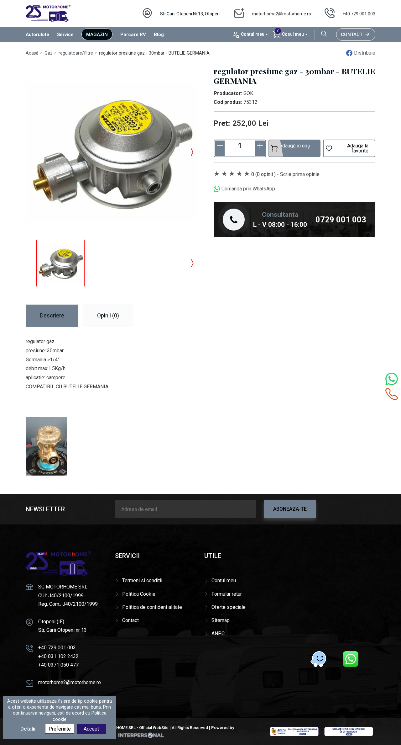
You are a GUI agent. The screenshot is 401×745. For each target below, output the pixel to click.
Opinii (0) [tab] (108, 315)
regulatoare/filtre (76, 53)
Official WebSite (154, 727)
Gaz (48, 53)
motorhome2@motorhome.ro (281, 13)
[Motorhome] (48, 13)
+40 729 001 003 (358, 13)
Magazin (97, 34)
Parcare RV (133, 34)
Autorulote (37, 34)
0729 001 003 (340, 219)
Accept (91, 729)
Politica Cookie (138, 594)
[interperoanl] (140, 735)
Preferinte (60, 729)
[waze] (318, 659)
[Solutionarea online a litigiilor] (349, 731)
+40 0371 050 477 (58, 665)
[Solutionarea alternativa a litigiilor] (294, 731)
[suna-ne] (391, 394)
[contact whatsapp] (391, 379)
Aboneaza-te (290, 509)
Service (65, 34)
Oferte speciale (228, 607)
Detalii (27, 729)
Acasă (32, 53)
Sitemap (220, 620)
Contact (351, 34)
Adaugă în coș (294, 146)
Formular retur (226, 594)
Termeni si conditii (142, 580)
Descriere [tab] (52, 315)
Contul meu (223, 580)
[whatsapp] (350, 659)
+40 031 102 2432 (58, 656)
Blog (159, 34)
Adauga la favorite (357, 148)
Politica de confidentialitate (152, 607)
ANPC (218, 633)
